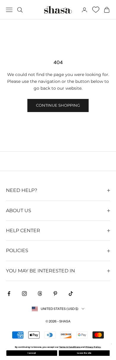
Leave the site (84, 353)
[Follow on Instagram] (24, 294)
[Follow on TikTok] (71, 294)
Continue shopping (58, 105)
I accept (32, 353)
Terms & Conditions (70, 347)
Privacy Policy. (93, 347)
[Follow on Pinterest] (55, 294)
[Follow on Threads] (40, 294)
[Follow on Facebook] (9, 294)
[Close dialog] (111, 344)
